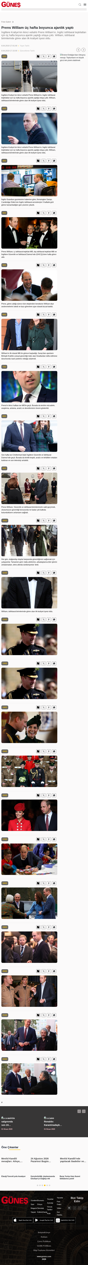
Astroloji (50, 1203)
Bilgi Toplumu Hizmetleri (44, 1250)
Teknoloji (40, 1208)
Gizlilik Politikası (44, 1246)
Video (59, 1208)
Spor (32, 1204)
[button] (78, 50)
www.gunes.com (44, 1256)
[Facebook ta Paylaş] (49, 56)
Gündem (34, 1200)
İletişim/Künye (44, 1232)
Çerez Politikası (44, 1241)
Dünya (39, 1204)
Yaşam (33, 1212)
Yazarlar (60, 1198)
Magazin (34, 1208)
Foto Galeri (6, 22)
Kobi (48, 1213)
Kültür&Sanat (42, 1212)
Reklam (44, 1237)
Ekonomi (40, 1200)
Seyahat (50, 1199)
